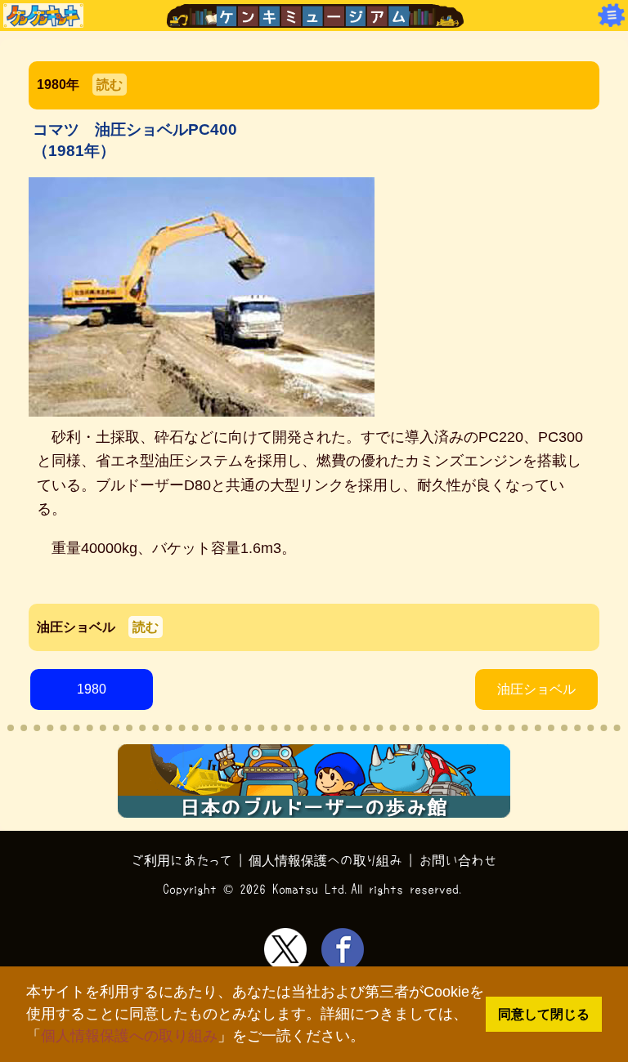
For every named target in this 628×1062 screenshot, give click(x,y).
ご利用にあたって (182, 860)
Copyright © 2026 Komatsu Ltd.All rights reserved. (314, 888)
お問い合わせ (458, 860)
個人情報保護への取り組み (129, 1036)
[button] (372, 1038)
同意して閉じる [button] (544, 1013)
